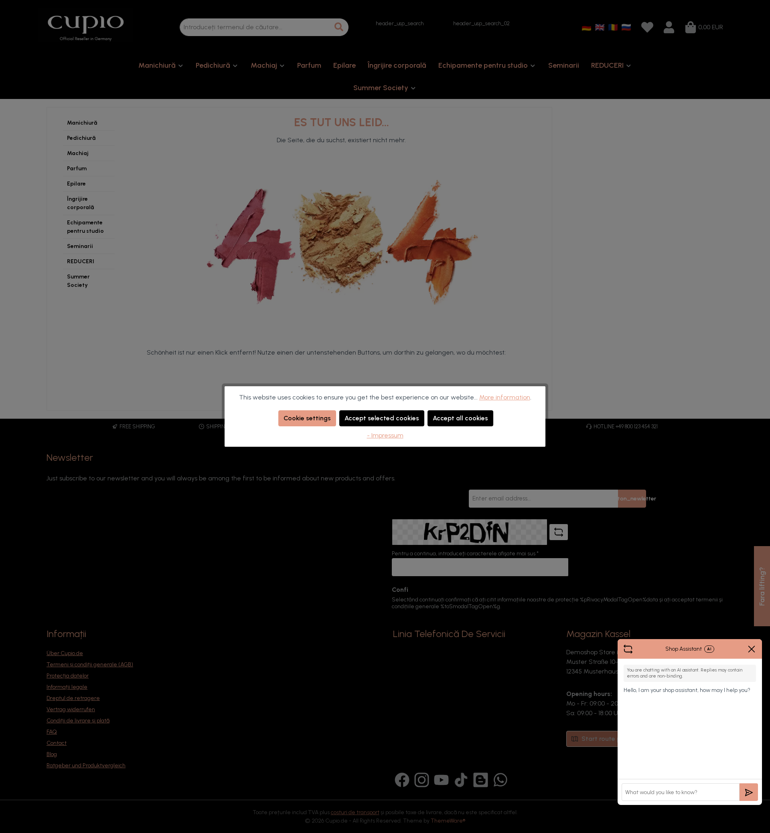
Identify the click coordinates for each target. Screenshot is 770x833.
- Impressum (385, 435)
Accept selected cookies (381, 418)
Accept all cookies (460, 418)
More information (504, 397)
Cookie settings (307, 418)
